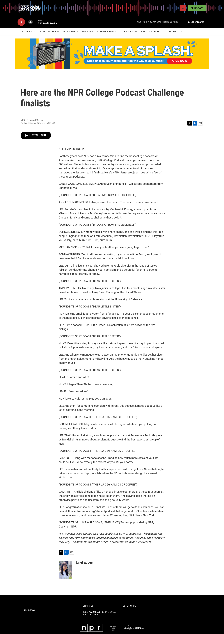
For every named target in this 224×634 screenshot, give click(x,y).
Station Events (106, 31)
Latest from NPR (49, 31)
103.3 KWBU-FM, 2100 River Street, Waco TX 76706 (99, 613)
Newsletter (130, 31)
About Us (174, 31)
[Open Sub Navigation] (34, 31)
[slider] (35, 22)
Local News (25, 31)
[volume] (30, 22)
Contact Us (88, 606)
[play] (21, 22)
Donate (198, 8)
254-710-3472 (129, 606)
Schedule (88, 31)
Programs (69, 31)
